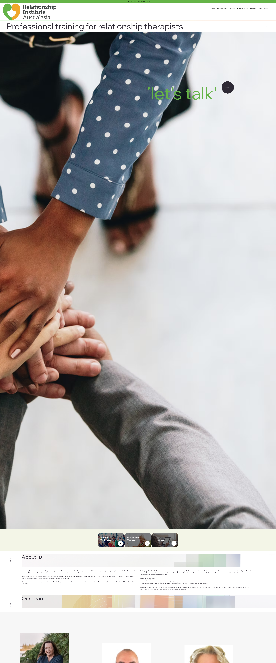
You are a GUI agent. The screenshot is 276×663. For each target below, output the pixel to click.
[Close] (120, 543)
